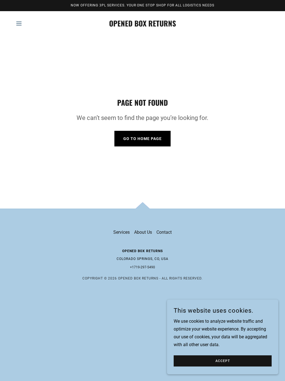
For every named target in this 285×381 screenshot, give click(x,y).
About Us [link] (143, 232)
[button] (18, 23)
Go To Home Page (142, 138)
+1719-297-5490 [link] (142, 267)
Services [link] (121, 232)
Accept (222, 361)
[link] (142, 25)
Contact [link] (164, 232)
